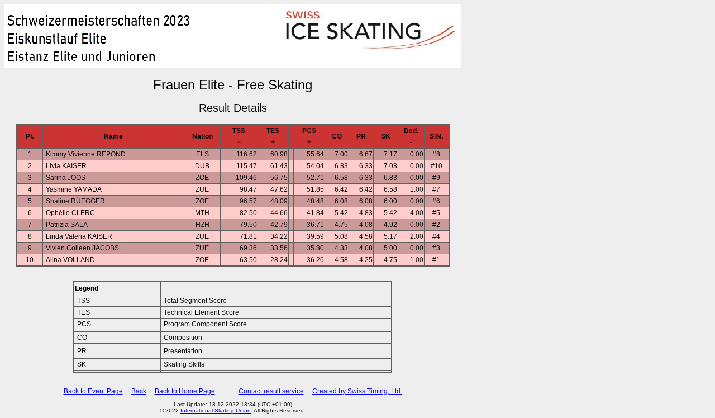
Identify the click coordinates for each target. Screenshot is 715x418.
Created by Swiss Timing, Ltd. (357, 391)
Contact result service (271, 391)
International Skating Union (215, 410)
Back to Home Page (185, 391)
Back (138, 391)
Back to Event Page (93, 391)
